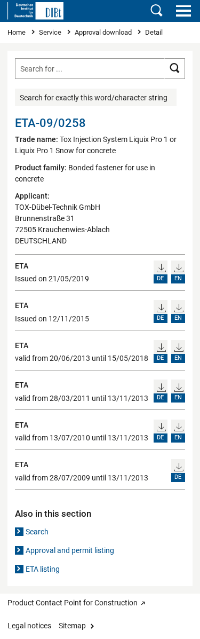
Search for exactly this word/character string (93, 97)
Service (51, 32)
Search (37, 531)
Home (17, 32)
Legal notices (29, 625)
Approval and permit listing (70, 550)
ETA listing (43, 569)
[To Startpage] (35, 10)
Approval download (104, 32)
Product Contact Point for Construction (72, 602)
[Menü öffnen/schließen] (183, 10)
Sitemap (72, 625)
